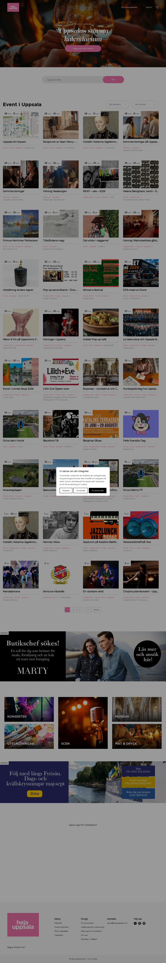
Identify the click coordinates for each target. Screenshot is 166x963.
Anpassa (66, 490)
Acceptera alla (98, 490)
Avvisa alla (80, 490)
